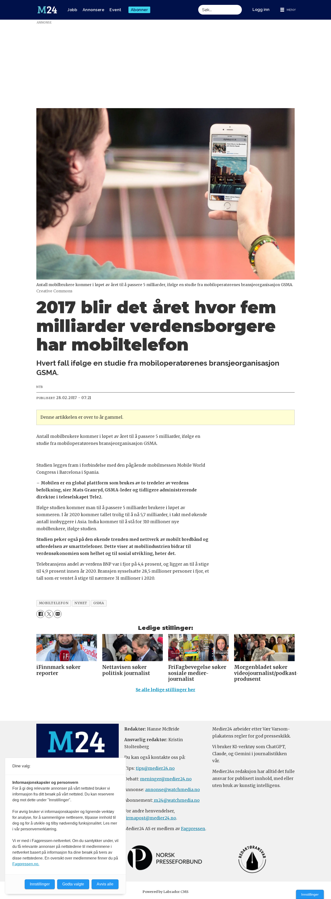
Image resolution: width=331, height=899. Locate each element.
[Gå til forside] (47, 10)
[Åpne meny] (288, 10)
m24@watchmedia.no (176, 800)
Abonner (139, 10)
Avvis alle (105, 884)
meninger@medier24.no (166, 779)
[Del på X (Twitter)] (49, 614)
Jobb (72, 10)
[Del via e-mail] (58, 614)
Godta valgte (73, 884)
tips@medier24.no (155, 768)
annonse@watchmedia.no (172, 789)
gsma (98, 603)
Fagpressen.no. (25, 864)
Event (115, 10)
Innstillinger (310, 894)
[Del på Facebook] (40, 614)
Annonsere (93, 10)
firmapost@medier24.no (150, 818)
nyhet (80, 603)
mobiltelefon (54, 603)
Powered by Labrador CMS (165, 892)
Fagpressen (193, 828)
